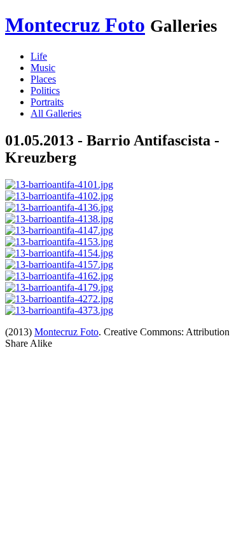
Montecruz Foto (75, 24)
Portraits (47, 102)
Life (39, 56)
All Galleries (56, 113)
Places (43, 79)
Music (43, 67)
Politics (45, 90)
